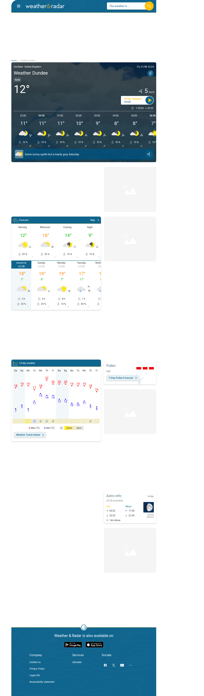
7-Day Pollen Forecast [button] (121, 377)
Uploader (77, 662)
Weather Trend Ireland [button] (28, 434)
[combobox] (128, 6)
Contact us (35, 662)
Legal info (35, 675)
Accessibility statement (42, 681)
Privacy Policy (37, 668)
